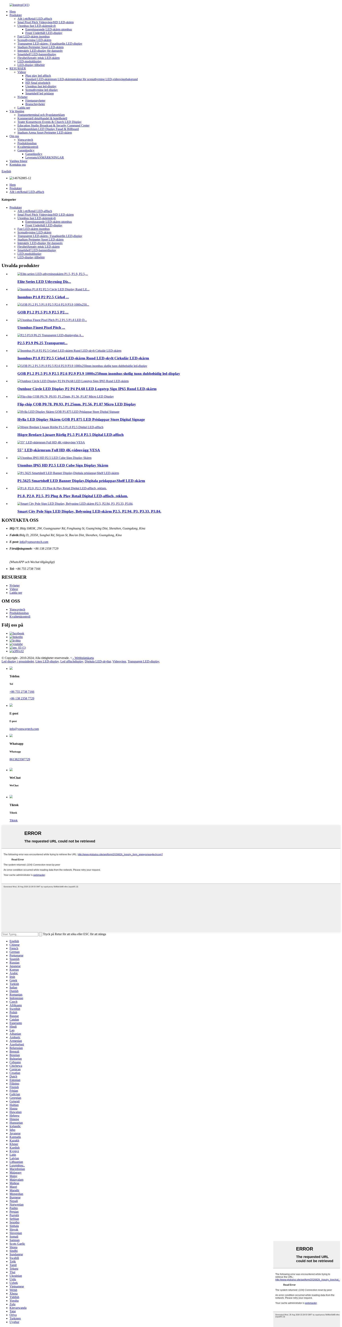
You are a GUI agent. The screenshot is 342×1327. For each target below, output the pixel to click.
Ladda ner (23, 107)
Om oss (14, 136)
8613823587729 (20, 759)
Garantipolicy (25, 150)
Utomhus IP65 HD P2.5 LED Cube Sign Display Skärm (62, 465)
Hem (13, 11)
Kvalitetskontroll (27, 146)
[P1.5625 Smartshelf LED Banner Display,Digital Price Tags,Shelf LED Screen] (68, 473)
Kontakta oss (18, 164)
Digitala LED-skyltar (98, 661)
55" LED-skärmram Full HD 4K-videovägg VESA (58, 450)
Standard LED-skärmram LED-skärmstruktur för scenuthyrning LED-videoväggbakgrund (81, 79)
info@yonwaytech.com (34, 541)
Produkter (16, 15)
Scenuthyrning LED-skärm (34, 40)
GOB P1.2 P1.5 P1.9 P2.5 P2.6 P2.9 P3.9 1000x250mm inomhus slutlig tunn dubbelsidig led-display (98, 373)
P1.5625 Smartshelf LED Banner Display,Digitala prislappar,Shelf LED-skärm (81, 481)
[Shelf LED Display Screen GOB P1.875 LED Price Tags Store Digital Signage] (68, 411)
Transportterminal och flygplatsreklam (41, 114)
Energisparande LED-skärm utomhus (48, 29)
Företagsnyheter (35, 100)
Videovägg (119, 661)
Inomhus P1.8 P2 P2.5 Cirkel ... (43, 297)
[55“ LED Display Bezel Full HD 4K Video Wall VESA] (51, 442)
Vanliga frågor (18, 161)
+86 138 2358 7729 (22, 698)
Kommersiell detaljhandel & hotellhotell (42, 118)
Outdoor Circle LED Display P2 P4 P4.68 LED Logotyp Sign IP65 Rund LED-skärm (87, 389)
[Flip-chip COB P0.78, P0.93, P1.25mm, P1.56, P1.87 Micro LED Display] (65, 396)
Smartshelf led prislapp (39, 93)
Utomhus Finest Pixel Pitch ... (41, 327)
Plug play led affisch (38, 75)
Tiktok (14, 820)
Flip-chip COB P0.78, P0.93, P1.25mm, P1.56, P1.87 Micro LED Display (76, 404)
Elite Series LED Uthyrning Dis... (44, 282)
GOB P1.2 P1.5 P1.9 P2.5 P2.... (42, 312)
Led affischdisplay (71, 661)
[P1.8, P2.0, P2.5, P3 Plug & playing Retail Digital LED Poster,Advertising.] (62, 488)
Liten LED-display (47, 661)
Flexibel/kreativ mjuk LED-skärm (38, 58)
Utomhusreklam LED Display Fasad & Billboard (48, 129)
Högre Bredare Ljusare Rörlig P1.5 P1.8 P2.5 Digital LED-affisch (70, 435)
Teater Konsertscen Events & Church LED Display (49, 122)
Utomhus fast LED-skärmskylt (36, 25)
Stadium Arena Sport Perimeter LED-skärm (44, 132)
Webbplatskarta (84, 658)
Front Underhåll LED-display (43, 33)
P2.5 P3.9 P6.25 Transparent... (42, 343)
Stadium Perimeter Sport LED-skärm (40, 47)
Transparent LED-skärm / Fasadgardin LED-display (49, 43)
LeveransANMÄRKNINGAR (44, 157)
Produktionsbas (27, 143)
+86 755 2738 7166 (22, 691)
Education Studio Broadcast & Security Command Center (53, 125)
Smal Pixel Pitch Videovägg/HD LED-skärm (45, 22)
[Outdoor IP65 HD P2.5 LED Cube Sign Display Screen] (54, 457)
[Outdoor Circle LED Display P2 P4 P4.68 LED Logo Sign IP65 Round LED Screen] (73, 381)
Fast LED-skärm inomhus (33, 36)
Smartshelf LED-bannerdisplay (36, 54)
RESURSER (18, 68)
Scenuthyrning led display (41, 90)
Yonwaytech (25, 139)
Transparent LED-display (143, 661)
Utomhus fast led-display (40, 86)
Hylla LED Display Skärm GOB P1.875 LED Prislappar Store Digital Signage (81, 419)
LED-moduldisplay (29, 61)
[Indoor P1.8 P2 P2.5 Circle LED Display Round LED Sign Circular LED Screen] (69, 350)
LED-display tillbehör (31, 65)
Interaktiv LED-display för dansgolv (40, 50)
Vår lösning (17, 111)
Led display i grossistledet (18, 661)
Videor (21, 72)
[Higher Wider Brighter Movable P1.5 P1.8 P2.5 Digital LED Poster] (60, 427)
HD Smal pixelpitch (37, 82)
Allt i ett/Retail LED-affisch (34, 18)
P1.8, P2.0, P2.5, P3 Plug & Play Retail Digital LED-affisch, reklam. (72, 496)
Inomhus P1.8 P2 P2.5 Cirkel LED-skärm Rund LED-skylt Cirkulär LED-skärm (83, 358)
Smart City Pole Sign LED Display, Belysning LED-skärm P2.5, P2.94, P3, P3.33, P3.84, (89, 511)
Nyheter (22, 97)
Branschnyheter (35, 104)
